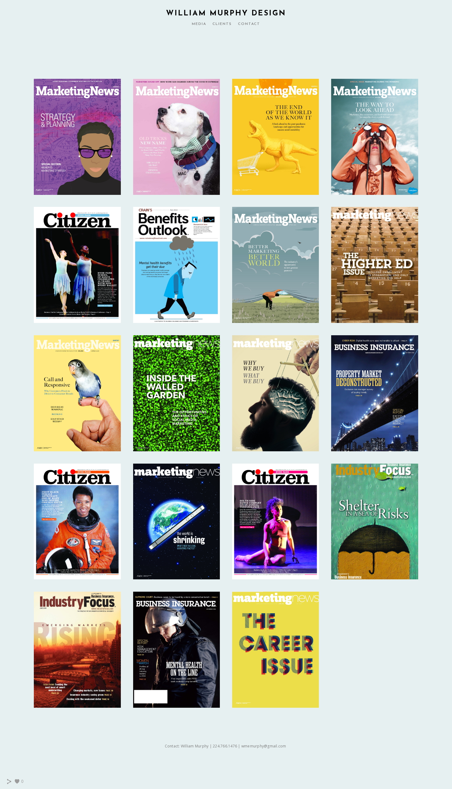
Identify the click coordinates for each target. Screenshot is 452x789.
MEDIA (199, 24)
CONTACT (249, 24)
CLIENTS (222, 24)
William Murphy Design (226, 13)
